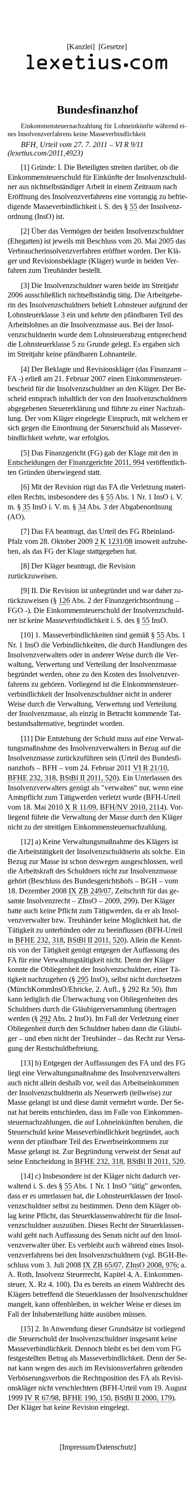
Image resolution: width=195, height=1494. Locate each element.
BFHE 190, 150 (86, 1398)
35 (26, 507)
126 (64, 600)
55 (133, 206)
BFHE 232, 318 (32, 778)
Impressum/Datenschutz (97, 1447)
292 (45, 1018)
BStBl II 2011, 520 (88, 778)
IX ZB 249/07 (90, 891)
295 (83, 979)
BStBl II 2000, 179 (143, 1398)
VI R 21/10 (150, 768)
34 (82, 507)
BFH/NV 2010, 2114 (132, 807)
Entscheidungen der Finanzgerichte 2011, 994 (76, 462)
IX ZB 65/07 (102, 1265)
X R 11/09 (80, 807)
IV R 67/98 (42, 1398)
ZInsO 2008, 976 (151, 1265)
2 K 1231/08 (114, 541)
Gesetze (112, 47)
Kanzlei (80, 47)
